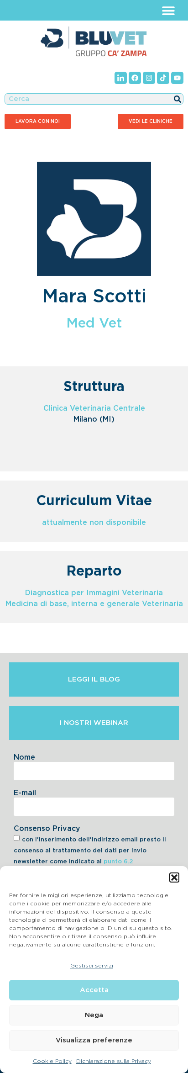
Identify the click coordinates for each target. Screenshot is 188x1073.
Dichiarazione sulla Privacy (113, 1061)
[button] (174, 877)
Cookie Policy (52, 1061)
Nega (94, 1015)
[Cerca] (177, 99)
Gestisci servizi (91, 965)
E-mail (25, 793)
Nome (24, 757)
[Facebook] (135, 78)
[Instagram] (149, 78)
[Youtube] (177, 78)
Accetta (94, 990)
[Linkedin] (121, 78)
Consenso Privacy (47, 828)
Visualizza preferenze (94, 1040)
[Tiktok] (163, 78)
